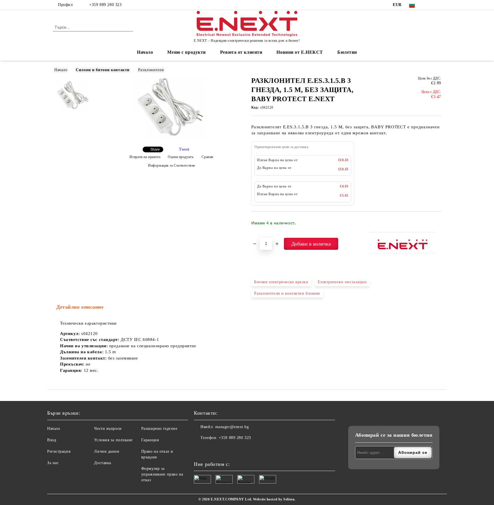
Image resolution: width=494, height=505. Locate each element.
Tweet (184, 149)
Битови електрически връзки (281, 282)
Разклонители (151, 70)
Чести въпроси (107, 428)
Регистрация (58, 451)
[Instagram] (438, 5)
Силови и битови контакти (102, 70)
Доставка (102, 463)
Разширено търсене (159, 428)
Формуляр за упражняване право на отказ (162, 474)
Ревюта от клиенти (241, 52)
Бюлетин (347, 52)
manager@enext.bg (232, 427)
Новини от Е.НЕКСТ (299, 52)
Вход (51, 440)
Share (155, 149)
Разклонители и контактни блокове (287, 293)
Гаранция (150, 440)
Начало (145, 52)
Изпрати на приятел (145, 157)
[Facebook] (429, 5)
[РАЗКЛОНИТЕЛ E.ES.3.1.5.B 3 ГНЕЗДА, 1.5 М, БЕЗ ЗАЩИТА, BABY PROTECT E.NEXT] (169, 137)
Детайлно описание (80, 307)
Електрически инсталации (342, 282)
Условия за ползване (113, 440)
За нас (53, 463)
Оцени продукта (180, 157)
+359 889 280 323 (105, 5)
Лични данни (106, 451)
